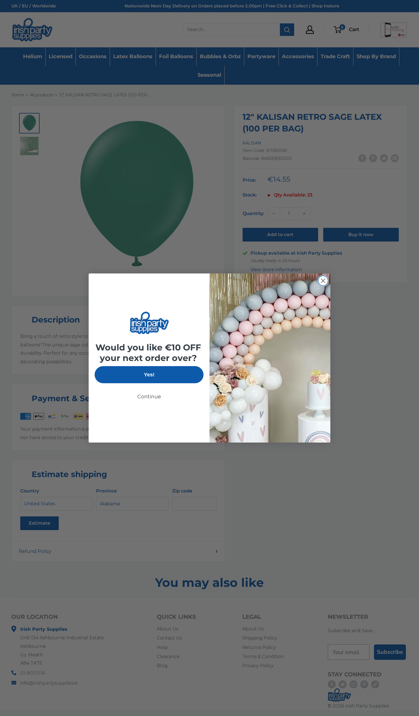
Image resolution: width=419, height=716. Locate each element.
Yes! (149, 375)
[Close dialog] (323, 281)
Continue (149, 397)
